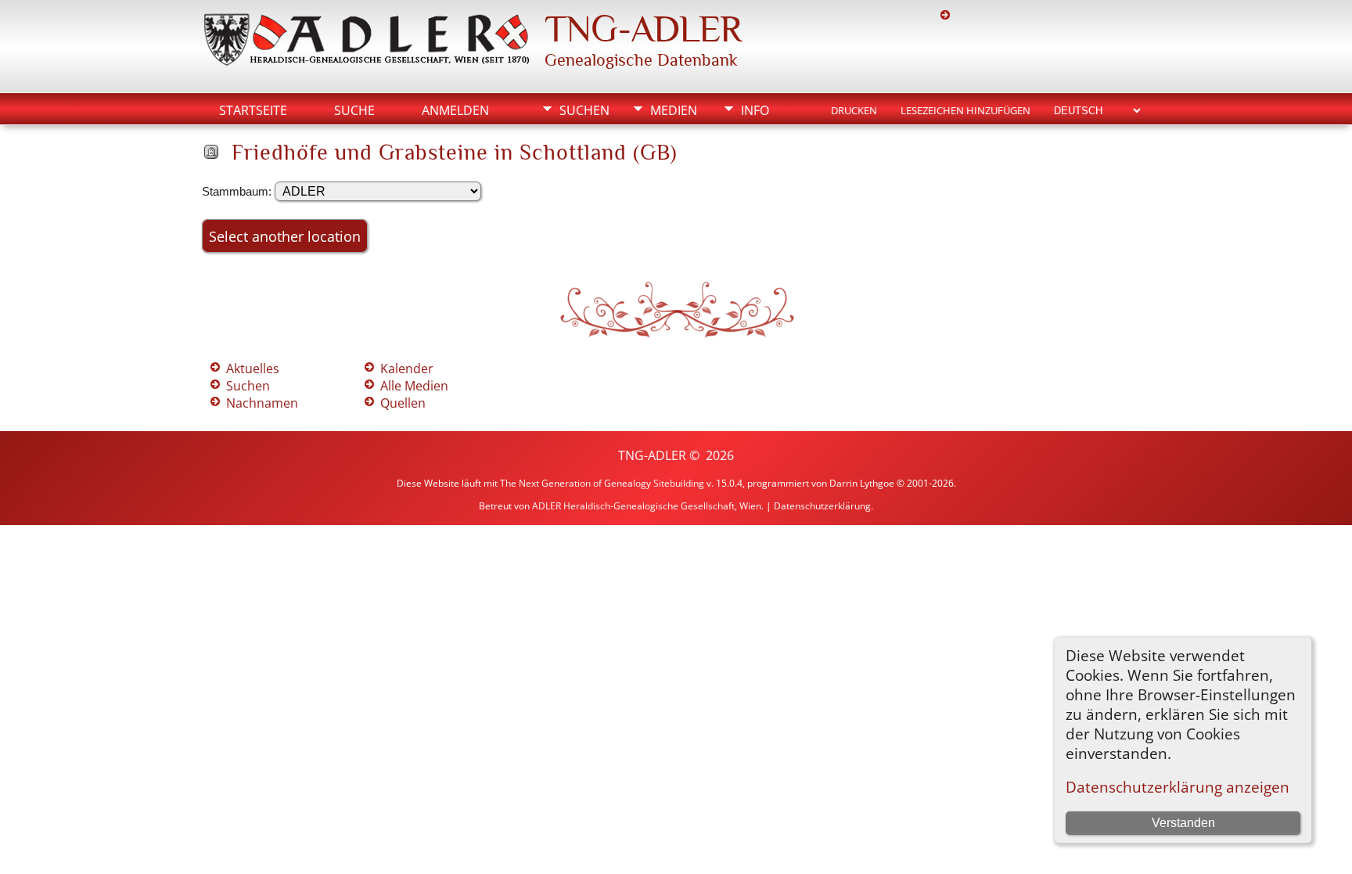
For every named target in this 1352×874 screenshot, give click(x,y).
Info (755, 110)
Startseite (253, 110)
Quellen (403, 403)
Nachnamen (262, 403)
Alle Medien (414, 385)
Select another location (285, 236)
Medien (673, 110)
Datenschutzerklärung (822, 506)
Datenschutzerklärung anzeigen (1177, 787)
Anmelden (455, 110)
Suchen (584, 110)
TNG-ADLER (643, 29)
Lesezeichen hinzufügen (965, 110)
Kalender (406, 368)
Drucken (854, 110)
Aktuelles (252, 368)
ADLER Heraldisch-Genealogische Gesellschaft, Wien (646, 506)
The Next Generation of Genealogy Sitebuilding (602, 483)
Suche (354, 110)
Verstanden (1183, 822)
